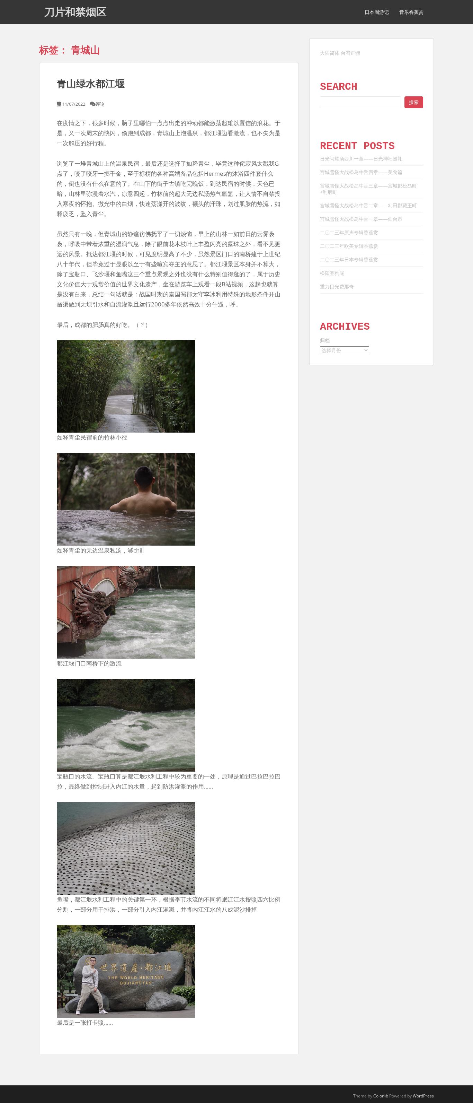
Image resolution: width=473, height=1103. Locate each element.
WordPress (423, 1096)
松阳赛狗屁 (332, 273)
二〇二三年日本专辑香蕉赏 (349, 259)
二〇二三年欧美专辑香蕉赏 (349, 246)
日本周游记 (377, 12)
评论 (100, 104)
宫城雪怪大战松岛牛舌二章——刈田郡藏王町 (368, 205)
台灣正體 (350, 53)
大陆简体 (329, 53)
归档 (325, 340)
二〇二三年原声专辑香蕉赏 (349, 232)
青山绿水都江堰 (91, 83)
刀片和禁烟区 (75, 12)
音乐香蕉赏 (411, 12)
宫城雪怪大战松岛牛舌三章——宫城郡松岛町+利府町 (368, 188)
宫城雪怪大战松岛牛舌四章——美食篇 (361, 172)
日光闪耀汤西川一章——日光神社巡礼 (361, 158)
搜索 (414, 102)
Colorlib (380, 1096)
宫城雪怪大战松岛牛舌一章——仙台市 (361, 219)
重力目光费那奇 (337, 286)
